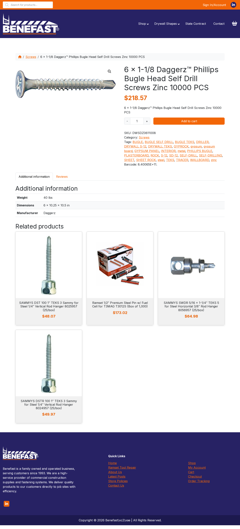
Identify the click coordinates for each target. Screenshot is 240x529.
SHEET (129, 160)
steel (161, 160)
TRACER (182, 160)
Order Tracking (199, 481)
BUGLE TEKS (184, 142)
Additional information (34, 176)
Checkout (195, 476)
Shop (192, 463)
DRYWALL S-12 (135, 146)
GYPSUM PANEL (146, 151)
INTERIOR (168, 151)
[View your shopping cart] (234, 23)
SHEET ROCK (146, 160)
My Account (197, 467)
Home (112, 463)
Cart (191, 472)
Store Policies (118, 481)
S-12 (164, 155)
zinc (214, 160)
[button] (109, 71)
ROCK (155, 155)
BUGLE (138, 142)
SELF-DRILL (188, 155)
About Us (115, 472)
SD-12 (173, 155)
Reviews (62, 176)
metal (181, 151)
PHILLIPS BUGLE (199, 151)
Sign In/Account (214, 5)
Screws (31, 57)
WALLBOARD (199, 160)
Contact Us (116, 485)
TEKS (170, 160)
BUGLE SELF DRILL (159, 142)
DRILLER (202, 142)
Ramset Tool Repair (122, 467)
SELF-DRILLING (210, 155)
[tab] (34, 176)
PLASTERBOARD (136, 155)
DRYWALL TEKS (160, 146)
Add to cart (189, 121)
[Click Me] (233, 5)
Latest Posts (116, 476)
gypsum (196, 146)
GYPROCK (181, 146)
